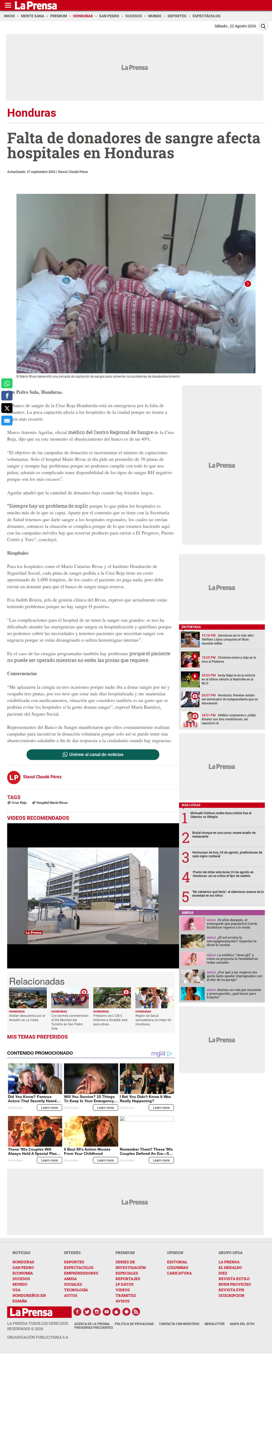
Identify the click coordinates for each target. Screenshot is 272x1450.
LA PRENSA (229, 1261)
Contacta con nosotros (179, 1324)
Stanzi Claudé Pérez (73, 171)
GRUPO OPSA (231, 1252)
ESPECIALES (127, 1273)
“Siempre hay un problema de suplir (47, 506)
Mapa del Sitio (242, 1324)
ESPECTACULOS (79, 1267)
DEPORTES (74, 1261)
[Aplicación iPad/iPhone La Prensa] (116, 1312)
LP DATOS (125, 1284)
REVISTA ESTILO (234, 1278)
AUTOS (70, 1295)
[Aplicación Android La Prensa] (126, 1312)
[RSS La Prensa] (136, 1312)
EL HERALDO (230, 1267)
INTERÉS (72, 1252)
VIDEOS (123, 1289)
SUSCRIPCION (231, 1295)
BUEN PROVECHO (235, 1284)
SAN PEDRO (23, 1267)
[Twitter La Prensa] (87, 1312)
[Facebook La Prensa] (77, 1312)
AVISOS (123, 1300)
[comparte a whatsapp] (6, 383)
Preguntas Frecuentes (93, 1328)
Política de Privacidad (134, 1324)
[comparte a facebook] (6, 396)
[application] (93, 895)
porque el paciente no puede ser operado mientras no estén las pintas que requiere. (88, 656)
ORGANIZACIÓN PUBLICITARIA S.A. (38, 1337)
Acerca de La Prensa (91, 1324)
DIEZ (223, 1273)
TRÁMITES (126, 1295)
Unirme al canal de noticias (96, 755)
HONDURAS (23, 1261)
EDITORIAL (177, 1261)
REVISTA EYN (231, 1289)
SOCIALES (73, 1284)
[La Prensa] (31, 1312)
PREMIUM (125, 1252)
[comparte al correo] (6, 420)
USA (16, 1289)
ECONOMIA (22, 1273)
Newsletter (215, 1324)
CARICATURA (179, 1273)
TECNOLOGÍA (76, 1289)
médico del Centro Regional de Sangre (111, 432)
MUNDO (19, 1284)
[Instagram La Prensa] (97, 1312)
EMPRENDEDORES (81, 1273)
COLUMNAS (177, 1267)
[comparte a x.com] (6, 408)
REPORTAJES (128, 1278)
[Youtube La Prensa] (107, 1312)
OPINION (175, 1252)
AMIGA (70, 1278)
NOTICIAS (21, 1252)
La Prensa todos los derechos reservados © (37, 1326)
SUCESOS (21, 1278)
